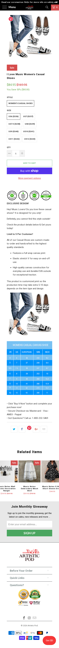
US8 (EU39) (30, 124)
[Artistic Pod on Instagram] (29, 618)
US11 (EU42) (14, 139)
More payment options (29, 178)
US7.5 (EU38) (14, 124)
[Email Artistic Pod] (34, 618)
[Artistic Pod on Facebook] (24, 618)
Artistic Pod (33, 625)
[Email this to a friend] (44, 429)
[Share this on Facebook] (22, 429)
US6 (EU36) (13, 116)
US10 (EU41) (28, 131)
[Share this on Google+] (36, 429)
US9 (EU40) (13, 131)
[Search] (46, 7)
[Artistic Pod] (29, 8)
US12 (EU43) (29, 139)
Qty (9, 147)
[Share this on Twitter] (14, 429)
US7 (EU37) (28, 116)
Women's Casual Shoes (20, 103)
